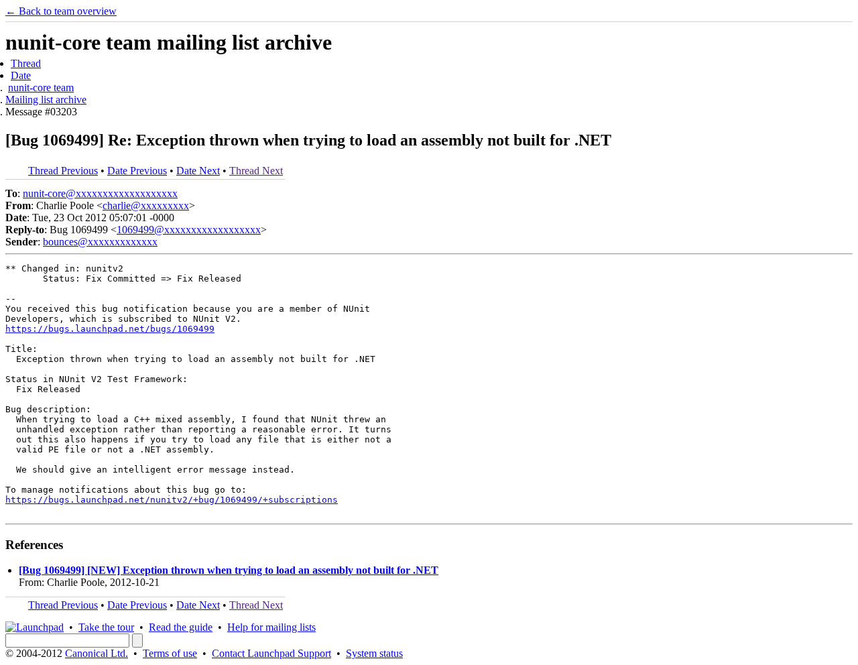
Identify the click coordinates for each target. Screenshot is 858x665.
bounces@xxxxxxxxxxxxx (100, 241)
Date (21, 75)
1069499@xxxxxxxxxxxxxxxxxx (189, 229)
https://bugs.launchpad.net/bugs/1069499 (109, 329)
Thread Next (256, 170)
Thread (26, 63)
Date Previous (137, 170)
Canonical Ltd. (96, 653)
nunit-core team (41, 87)
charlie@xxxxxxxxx (146, 205)
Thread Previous (63, 170)
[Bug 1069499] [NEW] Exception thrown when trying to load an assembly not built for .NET (228, 570)
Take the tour (106, 627)
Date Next (198, 170)
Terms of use (170, 653)
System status (374, 653)
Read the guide (180, 627)
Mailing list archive (45, 99)
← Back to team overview (61, 11)
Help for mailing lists (271, 627)
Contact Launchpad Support (271, 653)
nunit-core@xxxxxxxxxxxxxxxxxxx (100, 193)
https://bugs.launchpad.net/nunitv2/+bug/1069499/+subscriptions (171, 500)
